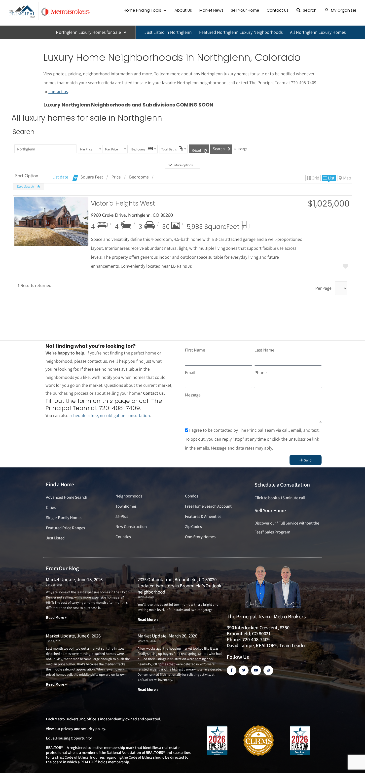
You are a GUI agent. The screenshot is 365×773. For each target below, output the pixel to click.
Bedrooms (138, 177)
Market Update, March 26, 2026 (167, 636)
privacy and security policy (83, 728)
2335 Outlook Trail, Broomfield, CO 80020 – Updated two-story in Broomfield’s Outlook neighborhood (179, 585)
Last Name (264, 350)
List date (60, 177)
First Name (195, 350)
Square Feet (91, 177)
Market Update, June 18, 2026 (74, 579)
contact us (58, 91)
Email (190, 372)
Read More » (56, 617)
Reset (196, 150)
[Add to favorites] (345, 267)
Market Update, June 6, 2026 (73, 636)
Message (193, 395)
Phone (261, 372)
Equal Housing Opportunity (69, 738)
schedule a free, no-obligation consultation (110, 415)
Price (116, 177)
